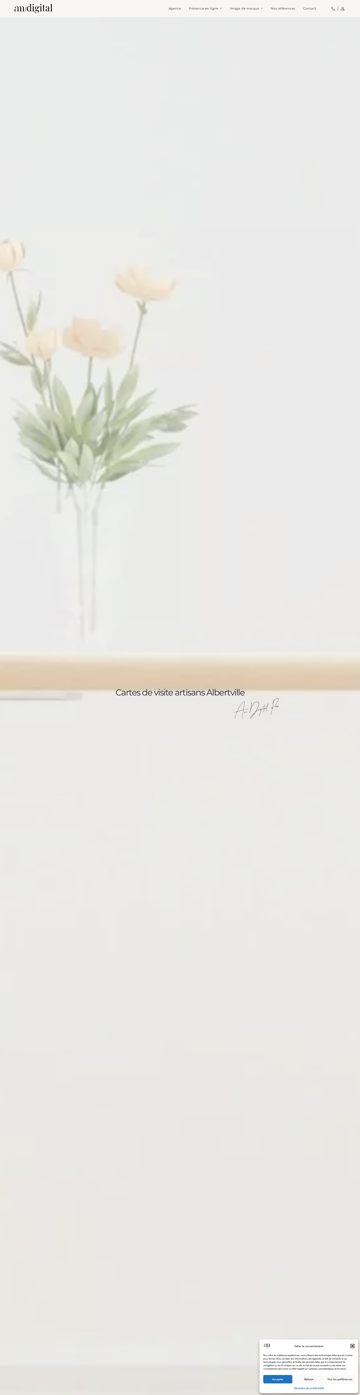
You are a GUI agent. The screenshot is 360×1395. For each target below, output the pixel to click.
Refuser (309, 1379)
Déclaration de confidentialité (309, 1387)
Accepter (277, 1379)
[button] (352, 1346)
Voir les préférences (339, 1379)
